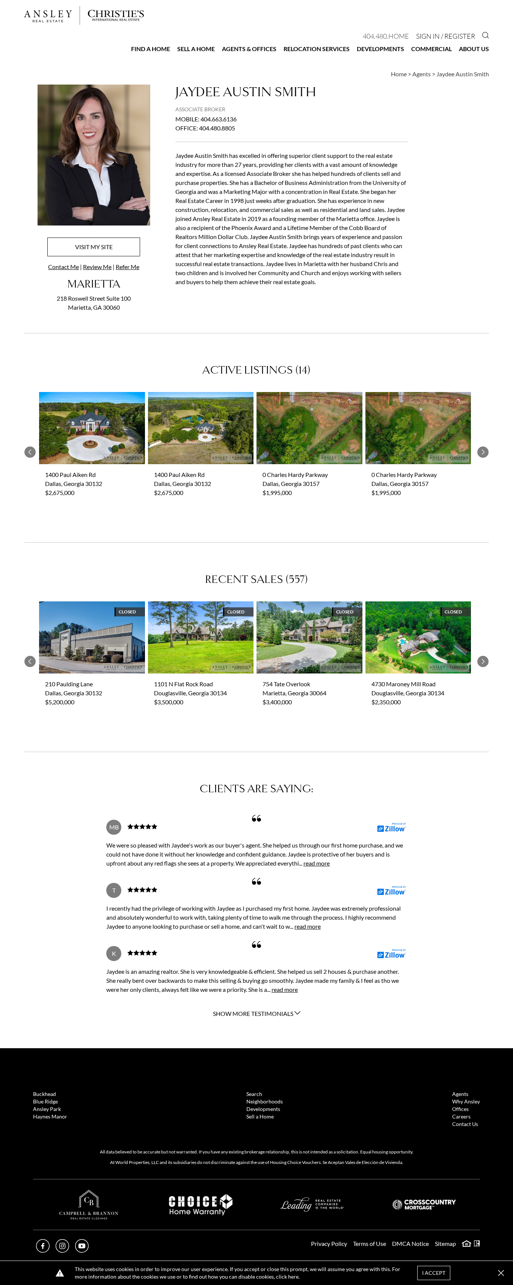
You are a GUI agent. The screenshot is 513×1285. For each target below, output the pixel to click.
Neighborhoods (264, 1101)
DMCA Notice (410, 1243)
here (293, 1276)
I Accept (433, 1273)
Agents (460, 1094)
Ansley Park (47, 1109)
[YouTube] (82, 1250)
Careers (461, 1116)
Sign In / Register (445, 36)
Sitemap (445, 1243)
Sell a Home (196, 48)
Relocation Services (317, 48)
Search (254, 1094)
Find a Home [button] (150, 48)
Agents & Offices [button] (249, 48)
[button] (501, 1273)
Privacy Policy (329, 1243)
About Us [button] (474, 48)
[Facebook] (43, 1250)
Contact (63, 266)
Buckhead (44, 1094)
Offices (460, 1109)
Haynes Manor (50, 1116)
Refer (127, 266)
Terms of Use (369, 1243)
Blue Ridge (45, 1101)
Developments (380, 48)
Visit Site (94, 246)
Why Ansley (466, 1101)
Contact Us (465, 1124)
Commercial (431, 48)
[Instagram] (62, 1250)
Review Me (97, 266)
